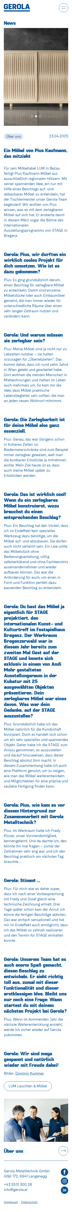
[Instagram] (64, 1181)
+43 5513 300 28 (18, 1184)
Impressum (11, 1202)
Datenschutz (29, 1202)
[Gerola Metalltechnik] (17, 8)
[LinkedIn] (64, 1190)
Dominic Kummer (29, 1073)
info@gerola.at (15, 1189)
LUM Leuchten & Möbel (28, 1086)
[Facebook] (64, 1172)
